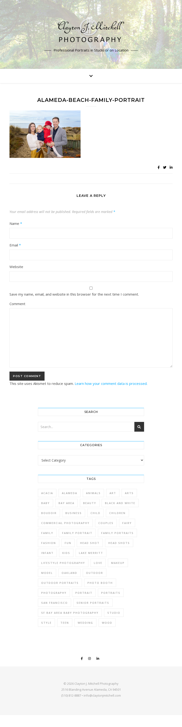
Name (15, 223)
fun (68, 543)
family (47, 533)
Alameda (69, 493)
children (117, 513)
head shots (119, 543)
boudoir (49, 513)
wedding (85, 622)
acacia (47, 493)
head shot (90, 543)
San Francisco (54, 602)
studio (113, 612)
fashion (48, 543)
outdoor (94, 573)
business (73, 513)
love (98, 563)
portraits (110, 593)
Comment (17, 303)
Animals (93, 493)
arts (129, 493)
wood (107, 622)
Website (16, 266)
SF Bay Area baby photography (70, 612)
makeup (118, 563)
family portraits (117, 533)
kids (66, 553)
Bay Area (66, 503)
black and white (120, 503)
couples (106, 523)
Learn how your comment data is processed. (111, 383)
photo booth (100, 583)
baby (45, 503)
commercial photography (65, 523)
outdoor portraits (60, 583)
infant (47, 553)
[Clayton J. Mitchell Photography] (91, 31)
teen (64, 622)
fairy (127, 523)
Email (15, 245)
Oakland (69, 573)
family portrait (77, 533)
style (46, 622)
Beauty (89, 503)
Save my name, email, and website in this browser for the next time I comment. (74, 294)
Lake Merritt (91, 553)
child (95, 513)
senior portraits (93, 602)
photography (54, 593)
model (47, 573)
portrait (83, 593)
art (112, 493)
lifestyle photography (63, 563)
